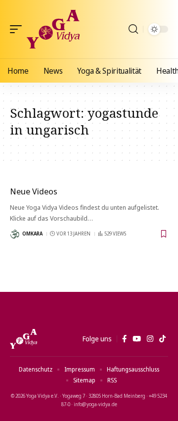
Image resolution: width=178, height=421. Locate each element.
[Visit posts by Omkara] (15, 234)
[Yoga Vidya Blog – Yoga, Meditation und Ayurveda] (23, 339)
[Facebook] (124, 338)
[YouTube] (136, 338)
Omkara (32, 233)
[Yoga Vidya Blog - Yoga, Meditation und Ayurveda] (53, 29)
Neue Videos (33, 191)
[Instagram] (150, 338)
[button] (18, 29)
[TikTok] (162, 338)
